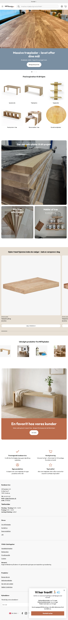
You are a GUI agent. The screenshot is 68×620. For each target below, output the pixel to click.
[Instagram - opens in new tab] (26, 613)
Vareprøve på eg (6, 319)
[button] (37, 6)
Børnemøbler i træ (34, 127)
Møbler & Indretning (6, 587)
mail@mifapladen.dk (10, 498)
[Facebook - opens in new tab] (22, 613)
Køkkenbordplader (6, 580)
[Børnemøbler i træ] (34, 115)
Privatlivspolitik (5, 555)
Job (2, 534)
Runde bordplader (56, 127)
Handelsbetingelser (6, 548)
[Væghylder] (56, 91)
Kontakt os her (48, 613)
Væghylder (56, 103)
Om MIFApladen (6, 524)
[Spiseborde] (12, 91)
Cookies (3, 558)
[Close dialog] (64, 590)
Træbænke (34, 103)
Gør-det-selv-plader (7, 584)
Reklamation (5, 552)
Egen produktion (6, 531)
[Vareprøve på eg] (31, 285)
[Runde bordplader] (56, 115)
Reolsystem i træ (12, 127)
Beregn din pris (5, 577)
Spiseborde (12, 103)
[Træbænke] (34, 91)
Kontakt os (4, 528)
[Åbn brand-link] (22, 351)
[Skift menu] (2, 6)
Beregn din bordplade (33, 1)
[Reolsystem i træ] (12, 115)
